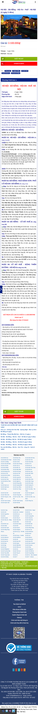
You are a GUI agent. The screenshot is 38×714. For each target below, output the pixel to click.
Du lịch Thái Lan (16, 551)
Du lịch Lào (27, 535)
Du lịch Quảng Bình (17, 485)
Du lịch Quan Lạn (5, 485)
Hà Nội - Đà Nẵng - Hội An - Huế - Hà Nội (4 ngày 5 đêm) (18, 436)
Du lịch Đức (15, 525)
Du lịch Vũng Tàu (29, 500)
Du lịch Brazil (16, 515)
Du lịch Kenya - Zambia (18, 535)
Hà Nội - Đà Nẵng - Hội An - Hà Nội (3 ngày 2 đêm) (16, 444)
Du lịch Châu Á (16, 517)
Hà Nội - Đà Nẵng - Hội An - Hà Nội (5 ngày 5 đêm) (16, 442)
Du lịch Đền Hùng (5, 469)
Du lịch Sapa (4, 489)
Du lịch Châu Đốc (29, 461)
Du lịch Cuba (28, 521)
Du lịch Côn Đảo (4, 465)
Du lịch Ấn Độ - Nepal (30, 510)
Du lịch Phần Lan (17, 547)
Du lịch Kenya (4, 535)
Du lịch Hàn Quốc (5, 527)
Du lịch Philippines (5, 549)
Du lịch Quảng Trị (29, 485)
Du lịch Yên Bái (16, 502)
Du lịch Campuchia (29, 515)
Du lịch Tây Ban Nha (5, 551)
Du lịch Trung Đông (29, 552)
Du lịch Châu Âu (29, 517)
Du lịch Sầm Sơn (29, 487)
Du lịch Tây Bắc (16, 492)
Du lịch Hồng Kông (29, 527)
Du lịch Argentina (5, 514)
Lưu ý (19, 607)
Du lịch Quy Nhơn (17, 487)
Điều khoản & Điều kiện (19, 609)
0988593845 (19, 64)
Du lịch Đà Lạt (28, 465)
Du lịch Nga (3, 545)
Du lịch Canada (4, 517)
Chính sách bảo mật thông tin (19, 620)
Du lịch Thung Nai (17, 494)
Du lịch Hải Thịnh (29, 473)
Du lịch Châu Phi (29, 519)
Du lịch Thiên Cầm (5, 494)
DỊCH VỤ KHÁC (19, 566)
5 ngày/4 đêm (16, 70)
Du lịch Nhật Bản (17, 545)
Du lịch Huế (25, 70)
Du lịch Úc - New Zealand (31, 554)
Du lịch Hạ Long (28, 471)
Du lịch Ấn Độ (16, 510)
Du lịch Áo (27, 512)
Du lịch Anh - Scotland (18, 512)
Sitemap (19, 617)
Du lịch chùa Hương (17, 463)
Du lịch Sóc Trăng (17, 489)
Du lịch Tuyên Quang (18, 500)
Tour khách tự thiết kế (19, 604)
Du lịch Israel (28, 533)
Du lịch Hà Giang (17, 471)
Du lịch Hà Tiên (4, 473)
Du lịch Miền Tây (17, 479)
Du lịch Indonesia (29, 531)
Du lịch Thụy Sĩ (16, 552)
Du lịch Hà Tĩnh (16, 473)
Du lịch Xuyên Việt (5, 502)
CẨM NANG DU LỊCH (31, 566)
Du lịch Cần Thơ (29, 459)
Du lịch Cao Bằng (5, 461)
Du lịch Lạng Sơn (17, 477)
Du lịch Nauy (4, 543)
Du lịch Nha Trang (29, 481)
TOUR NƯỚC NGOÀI (7, 564)
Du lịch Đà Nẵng (15, 73)
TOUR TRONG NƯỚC (20, 564)
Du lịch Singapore (29, 549)
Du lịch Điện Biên (17, 469)
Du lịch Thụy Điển (5, 552)
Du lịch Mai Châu (5, 479)
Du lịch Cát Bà (16, 461)
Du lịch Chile (16, 521)
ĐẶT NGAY (19, 59)
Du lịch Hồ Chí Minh (5, 475)
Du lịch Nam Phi (29, 541)
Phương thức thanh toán (19, 612)
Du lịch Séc (15, 549)
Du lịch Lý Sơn (28, 477)
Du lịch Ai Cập (4, 510)
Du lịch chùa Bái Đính (6, 463)
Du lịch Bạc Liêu (16, 457)
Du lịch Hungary (16, 529)
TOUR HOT (24, 562)
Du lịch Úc (15, 554)
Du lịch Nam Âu (4, 541)
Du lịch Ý (15, 556)
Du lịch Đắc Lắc (16, 467)
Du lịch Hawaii (16, 527)
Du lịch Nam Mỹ (16, 541)
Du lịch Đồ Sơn (28, 469)
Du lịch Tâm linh (4, 492)
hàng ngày (8, 70)
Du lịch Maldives (17, 537)
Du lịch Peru (3, 547)
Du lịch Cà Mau (16, 459)
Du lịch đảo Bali (28, 523)
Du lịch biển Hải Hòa (30, 457)
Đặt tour (19, 411)
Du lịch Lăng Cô (4, 477)
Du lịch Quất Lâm (5, 487)
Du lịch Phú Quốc (29, 483)
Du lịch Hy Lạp (28, 529)
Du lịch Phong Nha (17, 483)
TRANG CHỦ (4, 562)
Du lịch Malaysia (4, 537)
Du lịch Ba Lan (16, 514)
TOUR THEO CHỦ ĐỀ (7, 566)
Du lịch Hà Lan (28, 525)
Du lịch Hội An (6, 73)
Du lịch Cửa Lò (16, 465)
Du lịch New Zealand (30, 543)
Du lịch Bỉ (3, 515)
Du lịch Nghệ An (16, 481)
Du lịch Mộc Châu (29, 479)
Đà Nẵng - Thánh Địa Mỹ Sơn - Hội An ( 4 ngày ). (16, 434)
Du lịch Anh (3, 512)
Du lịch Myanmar (29, 539)
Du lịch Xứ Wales (5, 556)
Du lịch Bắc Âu (28, 514)
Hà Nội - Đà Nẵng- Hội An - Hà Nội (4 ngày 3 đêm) (16, 439)
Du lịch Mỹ (15, 539)
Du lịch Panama (28, 545)
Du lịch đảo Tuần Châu (30, 467)
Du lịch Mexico (28, 537)
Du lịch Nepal (16, 543)
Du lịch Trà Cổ (28, 494)
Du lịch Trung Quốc (5, 554)
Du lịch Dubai (4, 525)
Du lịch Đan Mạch (17, 523)
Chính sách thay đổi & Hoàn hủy (19, 623)
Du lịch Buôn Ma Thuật (6, 459)
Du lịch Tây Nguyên (29, 492)
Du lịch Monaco (4, 539)
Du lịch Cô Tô (28, 463)
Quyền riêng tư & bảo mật (19, 615)
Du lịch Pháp (28, 547)
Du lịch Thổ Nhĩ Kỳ (29, 551)
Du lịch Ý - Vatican (29, 556)
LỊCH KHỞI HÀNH (14, 562)
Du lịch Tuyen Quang (5, 500)
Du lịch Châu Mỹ (17, 519)
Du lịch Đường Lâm (5, 471)
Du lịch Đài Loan (4, 523)
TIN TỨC (4, 568)
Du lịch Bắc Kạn (4, 457)
